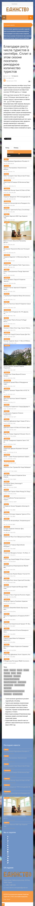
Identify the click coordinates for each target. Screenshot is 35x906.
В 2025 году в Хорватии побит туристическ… (17, 265)
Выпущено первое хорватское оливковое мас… (16, 647)
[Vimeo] (7, 860)
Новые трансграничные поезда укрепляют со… (16, 272)
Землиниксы (7, 694)
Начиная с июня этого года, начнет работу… (17, 328)
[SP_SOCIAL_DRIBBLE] (7, 854)
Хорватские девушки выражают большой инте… (16, 449)
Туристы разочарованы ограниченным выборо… (15, 168)
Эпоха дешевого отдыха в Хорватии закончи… (14, 280)
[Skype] (7, 858)
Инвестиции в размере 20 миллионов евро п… (16, 183)
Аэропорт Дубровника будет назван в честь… (17, 421)
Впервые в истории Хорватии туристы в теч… (17, 514)
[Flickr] (7, 852)
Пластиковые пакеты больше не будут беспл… (15, 320)
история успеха (17, 694)
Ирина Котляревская (10, 682)
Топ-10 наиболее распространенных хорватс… (15, 498)
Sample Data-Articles (9, 461)
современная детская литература (14, 691)
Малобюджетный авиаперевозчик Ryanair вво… (16, 566)
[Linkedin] (7, 847)
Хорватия (7, 188)
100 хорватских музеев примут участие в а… (17, 574)
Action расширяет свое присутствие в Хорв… (17, 176)
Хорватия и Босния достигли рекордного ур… (17, 203)
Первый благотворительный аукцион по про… (17, 624)
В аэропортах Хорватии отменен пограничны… (13, 413)
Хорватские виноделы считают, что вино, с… (17, 553)
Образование (8, 446)
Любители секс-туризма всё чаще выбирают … (17, 468)
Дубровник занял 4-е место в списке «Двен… (17, 427)
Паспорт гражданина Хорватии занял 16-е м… (16, 441)
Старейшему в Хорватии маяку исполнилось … (17, 296)
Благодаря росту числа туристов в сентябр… (17, 580)
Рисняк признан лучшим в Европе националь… (14, 367)
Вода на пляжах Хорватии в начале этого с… (17, 434)
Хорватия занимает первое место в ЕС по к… (16, 391)
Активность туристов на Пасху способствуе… (17, 209)
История (7, 293)
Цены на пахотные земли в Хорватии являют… (15, 399)
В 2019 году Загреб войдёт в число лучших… (17, 559)
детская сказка (8, 685)
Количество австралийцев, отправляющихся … (17, 521)
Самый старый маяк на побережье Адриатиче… (14, 639)
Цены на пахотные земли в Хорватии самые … (17, 304)
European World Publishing (11, 679)
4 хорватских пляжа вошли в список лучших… (15, 375)
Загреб (6, 557)
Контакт (8, 899)
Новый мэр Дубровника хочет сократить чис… (17, 654)
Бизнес (6, 165)
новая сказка (22, 682)
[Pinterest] (7, 850)
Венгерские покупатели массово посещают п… (17, 249)
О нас (5, 899)
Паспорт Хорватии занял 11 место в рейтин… (17, 341)
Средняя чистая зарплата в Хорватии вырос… (15, 288)
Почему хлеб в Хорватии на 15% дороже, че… (16, 312)
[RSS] (7, 836)
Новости (7, 207)
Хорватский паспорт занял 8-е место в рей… (17, 190)
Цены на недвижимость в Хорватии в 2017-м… (17, 616)
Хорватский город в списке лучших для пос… (17, 334)
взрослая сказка (19, 685)
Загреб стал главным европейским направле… (14, 545)
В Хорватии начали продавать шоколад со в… (16, 506)
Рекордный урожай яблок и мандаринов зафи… (16, 383)
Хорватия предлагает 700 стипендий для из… (17, 197)
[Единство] (17, 9)
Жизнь (6, 159)
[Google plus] (8, 843)
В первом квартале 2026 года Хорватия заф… (15, 217)
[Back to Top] (3, 904)
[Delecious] (7, 863)
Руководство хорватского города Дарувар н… (17, 406)
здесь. (29, 128)
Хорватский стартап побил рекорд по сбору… (17, 491)
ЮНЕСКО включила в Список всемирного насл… (16, 631)
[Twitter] (8, 841)
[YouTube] (7, 845)
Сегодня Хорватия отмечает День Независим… (14, 529)
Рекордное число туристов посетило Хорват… (17, 595)
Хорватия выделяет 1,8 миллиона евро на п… (16, 257)
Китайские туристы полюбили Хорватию (16, 601)
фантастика (7, 688)
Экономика (7, 180)
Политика (7, 673)
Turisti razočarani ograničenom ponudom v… (17, 161)
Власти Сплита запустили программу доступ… (15, 241)
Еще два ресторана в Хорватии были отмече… (15, 476)
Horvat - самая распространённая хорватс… (17, 456)
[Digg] (8, 856)
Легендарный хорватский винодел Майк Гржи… (15, 587)
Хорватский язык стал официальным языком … (17, 537)
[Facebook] (7, 839)
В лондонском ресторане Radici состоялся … (17, 661)
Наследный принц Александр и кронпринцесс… (13, 484)
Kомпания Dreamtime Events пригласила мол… (16, 608)
